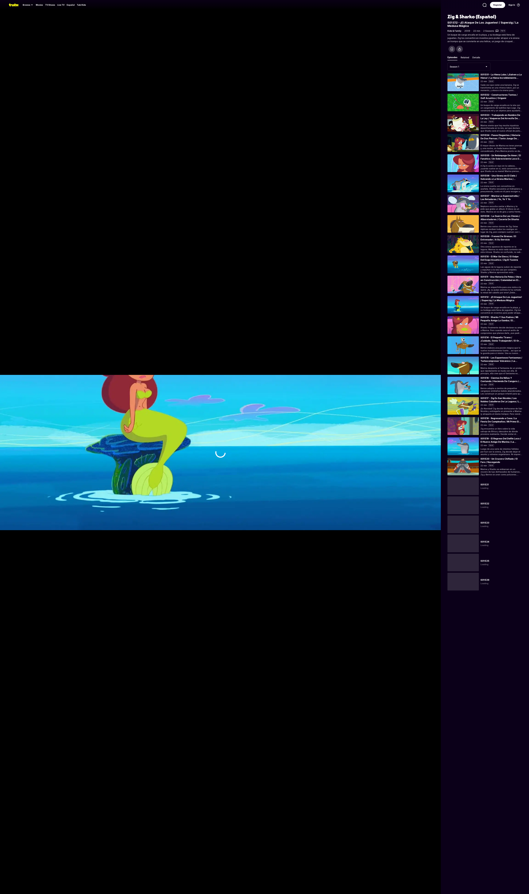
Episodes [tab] (452, 57)
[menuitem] (28, 5)
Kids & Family (454, 30)
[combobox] (469, 67)
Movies (39, 5)
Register (497, 5)
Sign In (511, 5)
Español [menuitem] (71, 5)
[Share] (459, 49)
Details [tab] (476, 57)
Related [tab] (465, 57)
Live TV (60, 5)
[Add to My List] (452, 49)
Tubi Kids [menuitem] (81, 5)
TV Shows (50, 5)
